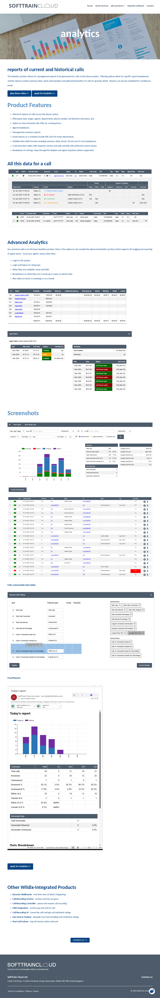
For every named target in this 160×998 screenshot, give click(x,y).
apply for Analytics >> (44, 93)
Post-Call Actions (20, 921)
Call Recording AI (20, 912)
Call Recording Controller (24, 903)
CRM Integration (20, 908)
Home (36, 991)
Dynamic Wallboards (22, 894)
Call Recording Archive (23, 899)
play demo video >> (19, 93)
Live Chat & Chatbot (21, 917)
